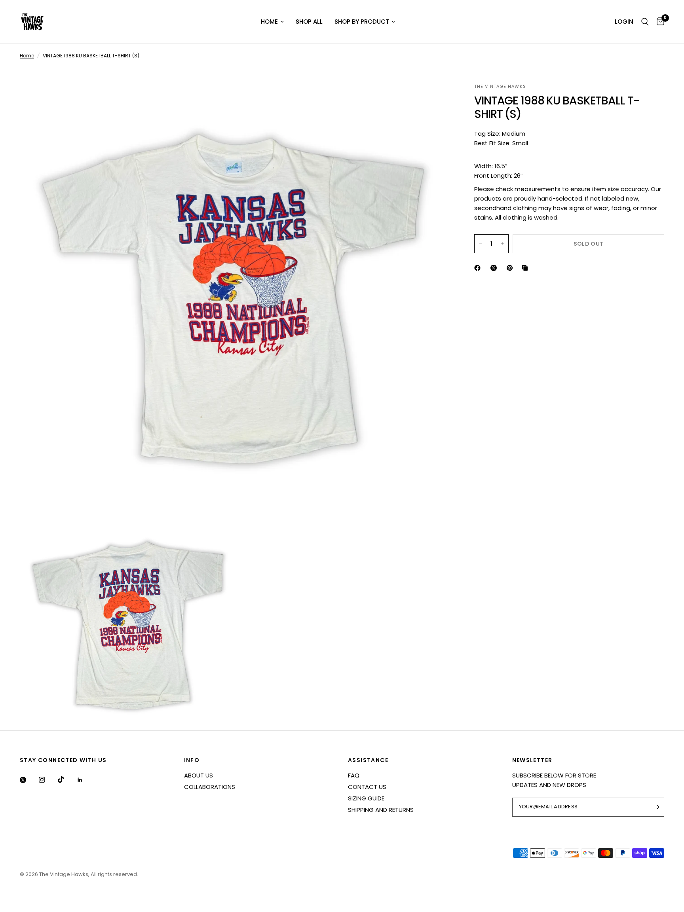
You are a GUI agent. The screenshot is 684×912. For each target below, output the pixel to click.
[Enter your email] (656, 807)
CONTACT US (367, 787)
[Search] (645, 22)
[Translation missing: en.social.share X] (495, 268)
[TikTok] (66, 779)
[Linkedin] (85, 780)
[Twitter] (28, 780)
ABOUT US (198, 775)
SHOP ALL (309, 21)
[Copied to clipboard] (526, 268)
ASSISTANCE (368, 760)
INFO (192, 760)
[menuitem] (272, 21)
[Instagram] (47, 780)
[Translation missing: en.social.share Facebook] (479, 268)
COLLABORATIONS (209, 787)
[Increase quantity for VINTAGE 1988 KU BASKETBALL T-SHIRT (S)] (502, 244)
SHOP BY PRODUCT (361, 21)
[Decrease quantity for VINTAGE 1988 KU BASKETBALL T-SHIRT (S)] (480, 244)
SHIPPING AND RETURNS (381, 810)
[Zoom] (433, 99)
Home (27, 55)
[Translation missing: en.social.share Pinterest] (511, 268)
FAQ (353, 775)
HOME (269, 21)
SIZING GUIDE (366, 798)
